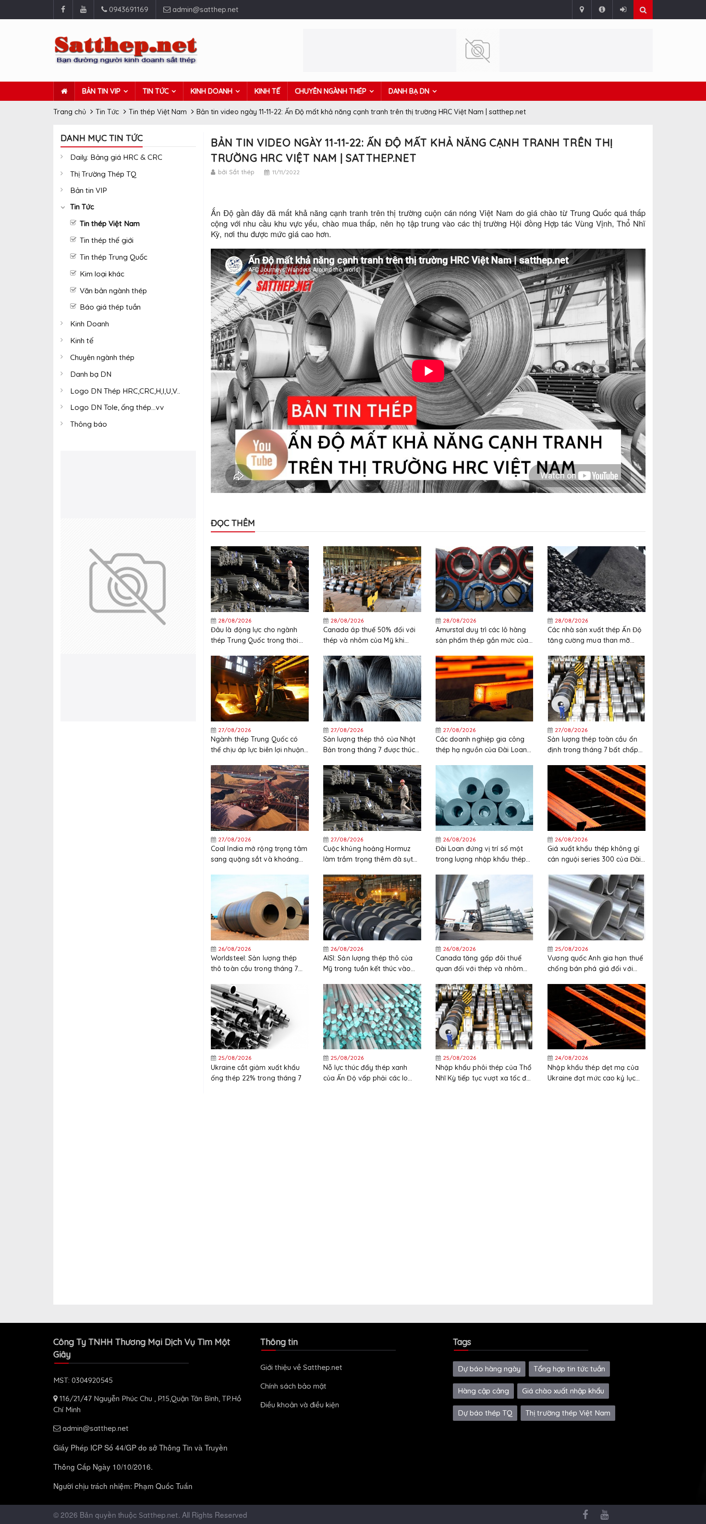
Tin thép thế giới (107, 240)
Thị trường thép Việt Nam (567, 1412)
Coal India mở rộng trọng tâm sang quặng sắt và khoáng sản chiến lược (259, 854)
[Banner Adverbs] (128, 586)
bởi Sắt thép (236, 172)
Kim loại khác (102, 273)
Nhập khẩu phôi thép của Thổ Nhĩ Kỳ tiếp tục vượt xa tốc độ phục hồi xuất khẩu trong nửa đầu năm (484, 1073)
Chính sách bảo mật (293, 1386)
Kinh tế (267, 91)
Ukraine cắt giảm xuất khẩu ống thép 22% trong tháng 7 (256, 1072)
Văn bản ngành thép (113, 290)
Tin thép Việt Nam (110, 223)
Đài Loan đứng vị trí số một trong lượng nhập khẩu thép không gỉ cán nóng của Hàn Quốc (481, 854)
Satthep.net (158, 1515)
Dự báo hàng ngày (489, 1368)
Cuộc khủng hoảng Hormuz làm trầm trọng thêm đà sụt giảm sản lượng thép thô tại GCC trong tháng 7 (368, 854)
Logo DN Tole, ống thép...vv (117, 407)
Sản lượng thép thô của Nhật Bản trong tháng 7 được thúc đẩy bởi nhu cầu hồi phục (369, 745)
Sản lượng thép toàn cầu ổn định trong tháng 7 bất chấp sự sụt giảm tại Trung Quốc (593, 745)
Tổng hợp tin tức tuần (569, 1368)
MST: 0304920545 (83, 1380)
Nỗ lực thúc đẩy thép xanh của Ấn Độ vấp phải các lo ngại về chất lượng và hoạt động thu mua (367, 1073)
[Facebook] (63, 9)
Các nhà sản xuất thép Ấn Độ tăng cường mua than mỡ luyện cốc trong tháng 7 (595, 635)
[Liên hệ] (581, 9)
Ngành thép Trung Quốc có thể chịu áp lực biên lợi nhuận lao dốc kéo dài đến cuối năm (259, 745)
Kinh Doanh (211, 91)
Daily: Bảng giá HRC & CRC (116, 157)
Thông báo (88, 424)
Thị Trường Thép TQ (103, 174)
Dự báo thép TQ (485, 1412)
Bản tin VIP (101, 91)
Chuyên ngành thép (330, 91)
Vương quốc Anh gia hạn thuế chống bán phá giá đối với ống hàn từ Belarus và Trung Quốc (595, 963)
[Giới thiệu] (601, 9)
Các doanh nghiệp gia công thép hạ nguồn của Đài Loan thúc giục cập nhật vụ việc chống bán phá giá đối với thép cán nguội (481, 745)
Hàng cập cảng (483, 1390)
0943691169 (127, 9)
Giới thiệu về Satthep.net (301, 1367)
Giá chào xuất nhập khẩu (563, 1390)
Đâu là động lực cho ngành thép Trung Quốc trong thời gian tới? (255, 635)
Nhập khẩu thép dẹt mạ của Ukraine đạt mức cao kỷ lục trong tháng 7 (593, 1073)
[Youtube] (83, 9)
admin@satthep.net (204, 9)
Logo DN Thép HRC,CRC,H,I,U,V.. (125, 391)
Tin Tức (156, 91)
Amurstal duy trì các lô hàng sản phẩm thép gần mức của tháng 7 (482, 635)
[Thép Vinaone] (478, 50)
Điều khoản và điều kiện (299, 1404)
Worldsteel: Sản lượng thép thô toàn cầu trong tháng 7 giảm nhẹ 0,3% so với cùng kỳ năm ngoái (259, 963)
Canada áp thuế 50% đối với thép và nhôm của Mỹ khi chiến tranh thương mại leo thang (369, 635)
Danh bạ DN (409, 91)
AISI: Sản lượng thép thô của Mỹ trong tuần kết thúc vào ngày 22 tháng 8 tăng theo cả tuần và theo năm (371, 963)
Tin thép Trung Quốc (113, 257)
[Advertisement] (128, 865)
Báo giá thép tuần (110, 307)
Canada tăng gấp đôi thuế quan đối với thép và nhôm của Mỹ (479, 963)
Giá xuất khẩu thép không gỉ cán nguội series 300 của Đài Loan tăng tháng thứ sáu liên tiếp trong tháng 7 (594, 854)
